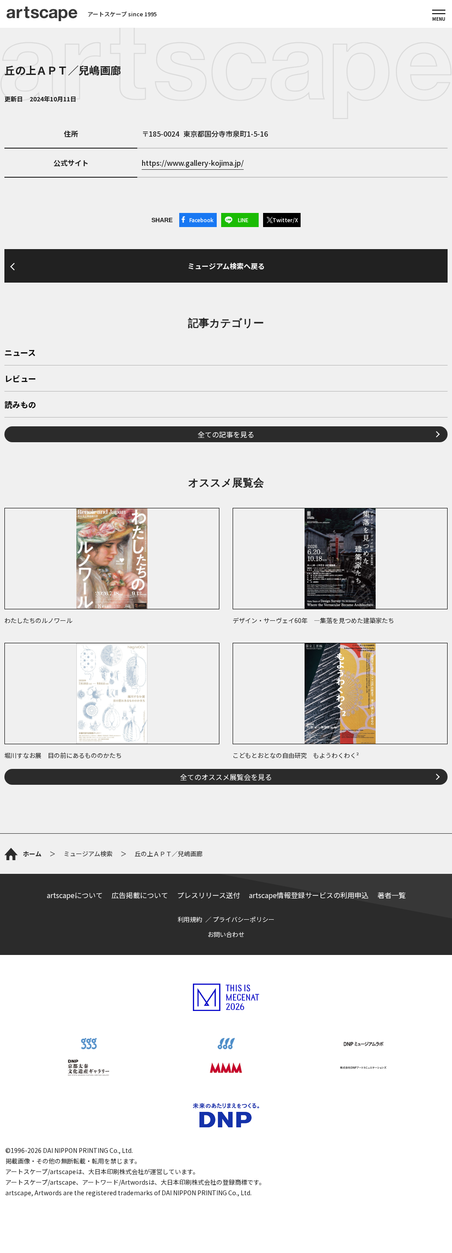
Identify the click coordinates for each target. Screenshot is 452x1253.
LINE (243, 220)
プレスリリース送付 (208, 895)
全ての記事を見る (226, 434)
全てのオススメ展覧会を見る (226, 777)
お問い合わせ (226, 934)
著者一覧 (391, 895)
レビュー (20, 379)
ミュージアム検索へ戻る (226, 266)
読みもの (20, 405)
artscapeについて (75, 895)
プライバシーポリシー (244, 919)
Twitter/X (285, 220)
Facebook (201, 220)
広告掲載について (140, 895)
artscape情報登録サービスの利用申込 (309, 895)
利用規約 (189, 919)
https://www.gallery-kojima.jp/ (193, 162)
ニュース (20, 353)
